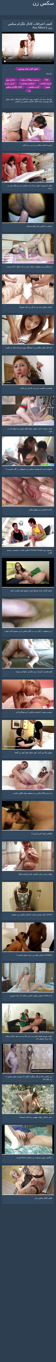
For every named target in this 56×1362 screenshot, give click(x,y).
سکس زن (43, 3)
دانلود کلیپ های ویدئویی (28, 69)
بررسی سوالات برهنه (30, 80)
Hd (46, 80)
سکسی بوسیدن (27, 83)
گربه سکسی (33, 87)
